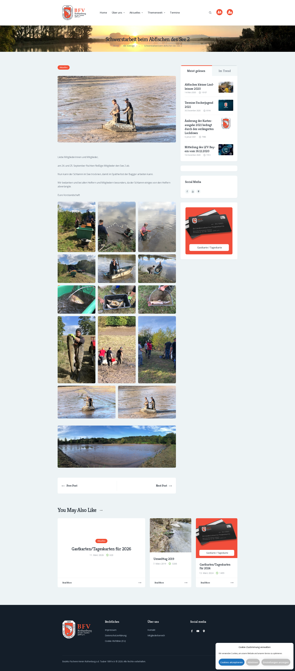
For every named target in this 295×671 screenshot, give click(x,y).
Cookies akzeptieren (231, 662)
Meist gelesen (196, 71)
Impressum (110, 629)
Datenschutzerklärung (116, 635)
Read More (67, 582)
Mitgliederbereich (156, 635)
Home (116, 45)
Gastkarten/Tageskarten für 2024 (215, 566)
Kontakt (151, 629)
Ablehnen (253, 662)
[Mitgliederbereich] (230, 12)
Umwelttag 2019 (163, 559)
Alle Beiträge (129, 45)
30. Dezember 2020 (193, 110)
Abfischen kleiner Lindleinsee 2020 (199, 87)
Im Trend (225, 71)
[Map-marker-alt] (203, 631)
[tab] (196, 70)
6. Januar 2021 (190, 137)
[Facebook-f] (192, 631)
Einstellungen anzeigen (276, 662)
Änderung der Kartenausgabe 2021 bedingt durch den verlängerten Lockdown (199, 127)
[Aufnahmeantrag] (219, 12)
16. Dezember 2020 (193, 155)
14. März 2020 (190, 92)
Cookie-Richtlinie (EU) (115, 640)
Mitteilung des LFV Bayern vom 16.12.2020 (200, 149)
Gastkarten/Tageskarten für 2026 (101, 549)
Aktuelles (64, 67)
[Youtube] (197, 631)
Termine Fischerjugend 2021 (199, 105)
